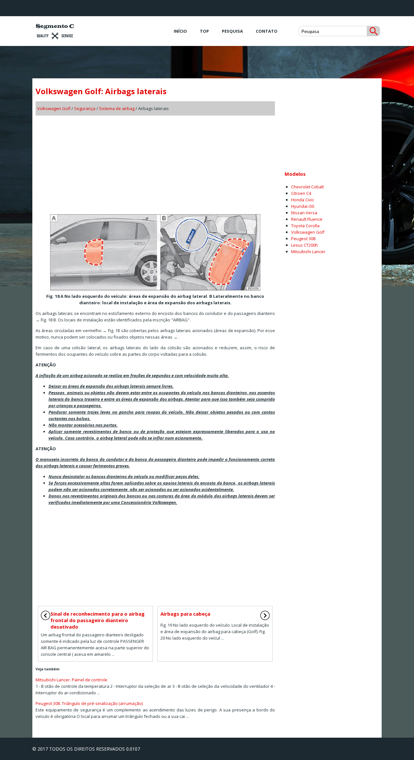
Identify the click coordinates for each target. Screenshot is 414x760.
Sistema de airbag (117, 108)
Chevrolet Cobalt (307, 187)
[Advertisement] (155, 162)
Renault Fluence (306, 219)
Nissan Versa (304, 213)
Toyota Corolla (305, 226)
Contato (267, 31)
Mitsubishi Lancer (308, 251)
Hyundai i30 (302, 206)
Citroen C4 (301, 193)
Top (204, 31)
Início (180, 31)
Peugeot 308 (303, 238)
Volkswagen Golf (54, 108)
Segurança (84, 108)
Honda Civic (302, 200)
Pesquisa (232, 31)
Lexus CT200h (304, 245)
